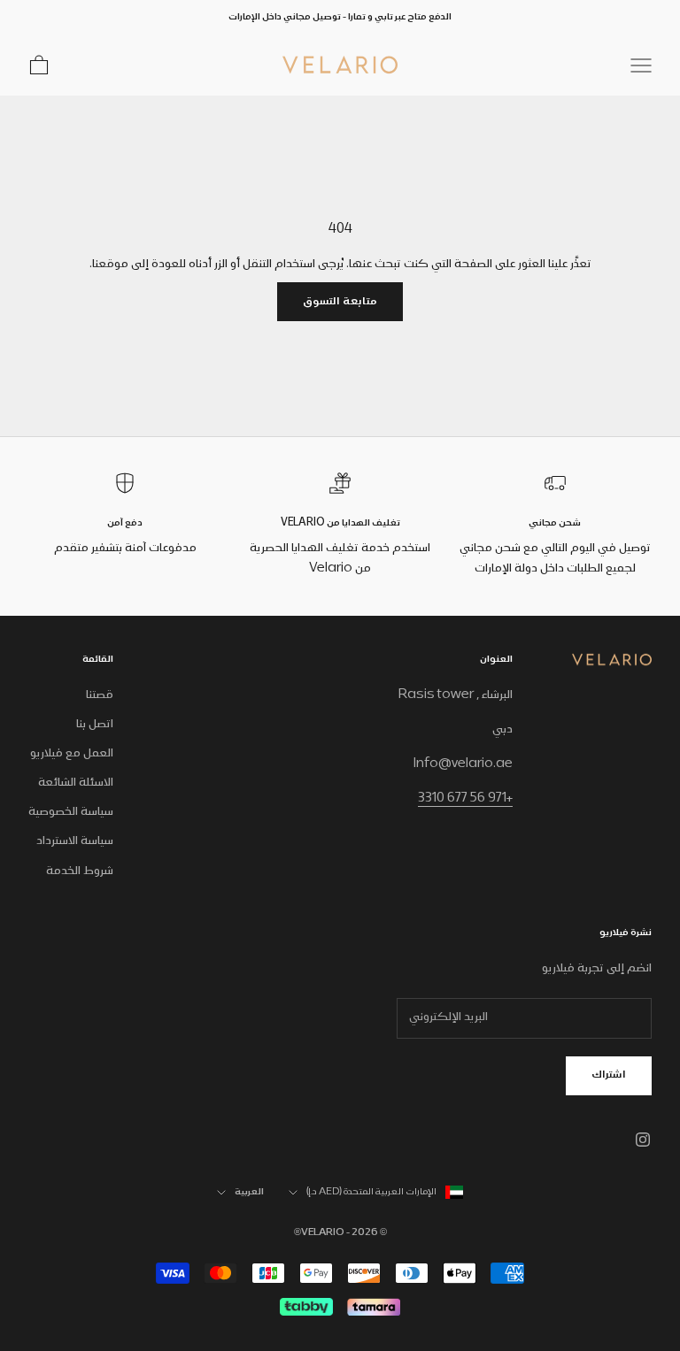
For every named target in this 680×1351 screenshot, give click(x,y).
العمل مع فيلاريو (71, 754)
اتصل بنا (94, 725)
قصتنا (99, 695)
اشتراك (608, 1075)
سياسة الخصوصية (70, 812)
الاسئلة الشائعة (75, 783)
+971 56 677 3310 (465, 799)
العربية (249, 1192)
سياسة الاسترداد (74, 841)
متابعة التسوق (340, 302)
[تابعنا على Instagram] (643, 1139)
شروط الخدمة (79, 871)
